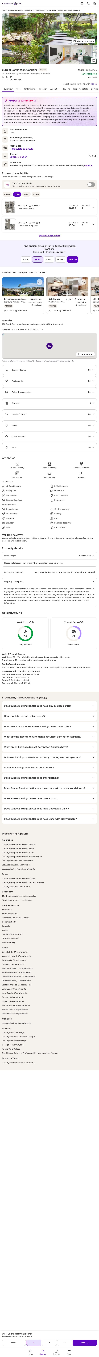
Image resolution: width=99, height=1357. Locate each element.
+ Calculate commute (21, 149)
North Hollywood (9, 914)
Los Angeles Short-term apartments (18, 1062)
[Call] (88, 3)
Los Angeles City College (13, 1032)
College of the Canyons (12, 1045)
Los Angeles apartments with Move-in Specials (23, 882)
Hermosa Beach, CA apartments (16, 981)
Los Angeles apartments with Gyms (18, 848)
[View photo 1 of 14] (49, 29)
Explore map (87, 354)
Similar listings (30, 89)
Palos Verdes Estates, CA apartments (18, 976)
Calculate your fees (50, 236)
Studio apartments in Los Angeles (17, 900)
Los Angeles (40, 10)
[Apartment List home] (11, 3)
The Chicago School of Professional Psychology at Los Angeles (30, 1053)
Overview (8, 89)
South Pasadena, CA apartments (16, 972)
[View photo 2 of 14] (25, 54)
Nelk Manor (54, 299)
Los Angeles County (26, 10)
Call (94, 156)
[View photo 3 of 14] (73, 54)
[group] (23, 286)
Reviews (66, 89)
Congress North (9, 922)
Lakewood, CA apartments (14, 989)
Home (4, 10)
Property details (80, 89)
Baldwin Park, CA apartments (15, 1009)
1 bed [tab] (17, 194)
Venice (5, 930)
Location (43, 89)
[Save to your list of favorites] (92, 17)
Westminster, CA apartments (15, 1013)
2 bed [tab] (26, 194)
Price (18, 89)
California (12, 10)
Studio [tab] (7, 194)
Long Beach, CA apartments (14, 993)
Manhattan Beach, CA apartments (17, 968)
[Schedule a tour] (94, 3)
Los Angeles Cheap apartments (16, 886)
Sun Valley (6, 926)
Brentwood (51, 10)
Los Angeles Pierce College (14, 1041)
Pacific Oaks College (11, 1049)
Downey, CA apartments (13, 997)
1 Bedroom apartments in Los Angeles (19, 896)
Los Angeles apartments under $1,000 (19, 878)
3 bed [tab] (36, 194)
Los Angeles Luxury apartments (16, 865)
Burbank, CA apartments (13, 964)
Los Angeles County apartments (16, 1023)
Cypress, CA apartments (13, 1001)
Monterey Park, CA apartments (16, 1005)
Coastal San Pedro (10, 938)
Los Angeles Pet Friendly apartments (18, 869)
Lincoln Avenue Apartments (18, 299)
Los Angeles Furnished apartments (17, 861)
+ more (88, 165)
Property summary (21, 100)
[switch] (49, 184)
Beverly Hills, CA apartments (14, 952)
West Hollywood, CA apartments (16, 956)
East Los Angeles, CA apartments (17, 985)
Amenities (55, 89)
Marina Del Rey (8, 942)
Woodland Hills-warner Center (15, 918)
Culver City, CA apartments (14, 960)
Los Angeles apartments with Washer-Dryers (22, 856)
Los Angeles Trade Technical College (18, 1036)
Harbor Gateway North (12, 934)
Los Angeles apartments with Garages (19, 844)
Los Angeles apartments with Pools (18, 852)
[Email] (82, 3)
